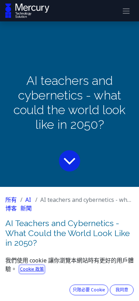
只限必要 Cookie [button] (89, 290)
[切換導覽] (126, 11)
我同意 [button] (121, 290)
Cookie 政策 (32, 269)
